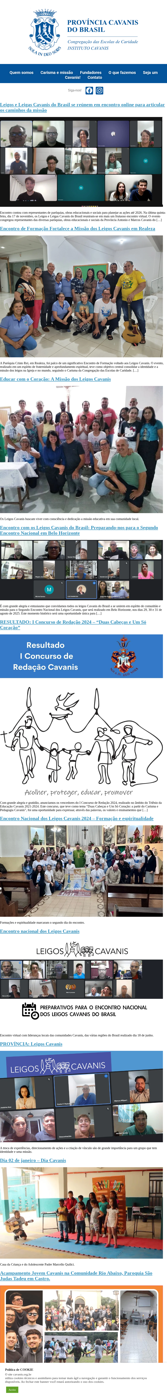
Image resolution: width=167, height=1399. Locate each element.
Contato (95, 77)
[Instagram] (99, 90)
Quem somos (21, 72)
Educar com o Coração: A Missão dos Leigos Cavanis (55, 379)
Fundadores (90, 72)
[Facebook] (89, 90)
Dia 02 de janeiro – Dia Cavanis (33, 1160)
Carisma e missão (57, 72)
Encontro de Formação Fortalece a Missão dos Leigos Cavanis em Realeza (77, 228)
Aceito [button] (12, 1389)
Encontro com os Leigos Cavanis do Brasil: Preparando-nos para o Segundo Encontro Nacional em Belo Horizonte (79, 530)
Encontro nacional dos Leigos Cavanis (39, 931)
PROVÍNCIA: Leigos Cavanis (31, 1044)
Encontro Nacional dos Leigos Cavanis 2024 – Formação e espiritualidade (77, 818)
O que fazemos (122, 72)
